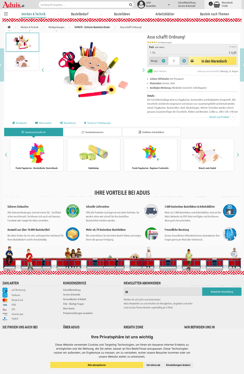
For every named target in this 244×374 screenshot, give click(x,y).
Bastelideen (122, 14)
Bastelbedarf (79, 14)
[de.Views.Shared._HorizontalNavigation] (9, 27)
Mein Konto (69, 308)
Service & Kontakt (186, 5)
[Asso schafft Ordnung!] (93, 70)
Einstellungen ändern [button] (178, 365)
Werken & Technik (33, 14)
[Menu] (5, 13)
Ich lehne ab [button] (153, 365)
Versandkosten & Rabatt (74, 299)
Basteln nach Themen (214, 14)
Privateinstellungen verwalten (78, 313)
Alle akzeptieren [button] (97, 365)
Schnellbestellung (187, 2)
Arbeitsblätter (165, 14)
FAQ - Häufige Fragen (73, 303)
